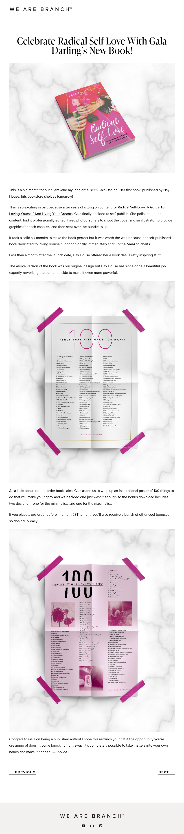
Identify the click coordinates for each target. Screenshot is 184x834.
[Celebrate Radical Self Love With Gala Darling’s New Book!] (92, 172)
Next (163, 772)
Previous (25, 772)
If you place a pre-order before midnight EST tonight (50, 515)
